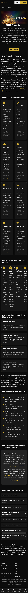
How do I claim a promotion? (10, 495)
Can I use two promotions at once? (11, 507)
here (7, 137)
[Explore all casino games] (14, 17)
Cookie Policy (17, 576)
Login (17, 2)
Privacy (3, 576)
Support (16, 571)
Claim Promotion (14, 49)
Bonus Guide (14, 480)
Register (24, 2)
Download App (4, 565)
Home (2, 7)
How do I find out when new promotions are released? (13, 536)
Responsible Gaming (6, 573)
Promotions (3, 568)
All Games (16, 565)
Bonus (15, 568)
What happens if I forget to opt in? (11, 525)
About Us (3, 571)
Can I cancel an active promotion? (11, 530)
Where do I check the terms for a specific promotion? (11, 513)
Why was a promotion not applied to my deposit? (13, 501)
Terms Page (8, 475)
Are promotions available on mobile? (12, 519)
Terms (15, 573)
